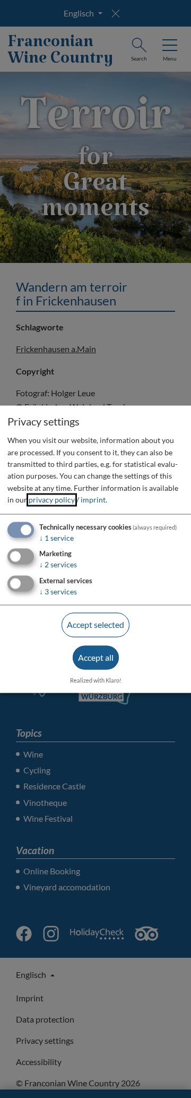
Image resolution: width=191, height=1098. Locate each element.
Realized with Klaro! (95, 680)
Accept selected (95, 625)
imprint (93, 500)
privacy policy (52, 500)
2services (58, 564)
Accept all (96, 657)
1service (56, 537)
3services (58, 592)
